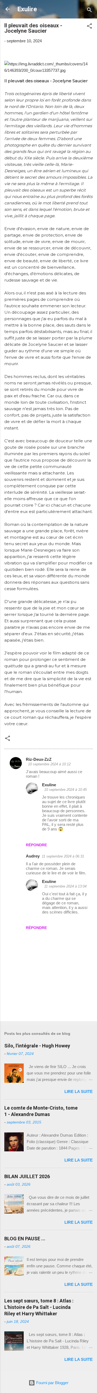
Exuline (49, 784)
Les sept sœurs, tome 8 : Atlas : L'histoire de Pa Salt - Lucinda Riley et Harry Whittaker (39, 1307)
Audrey (33, 856)
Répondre (36, 845)
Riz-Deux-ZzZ (38, 759)
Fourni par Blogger (51, 1382)
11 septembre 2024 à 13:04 (65, 886)
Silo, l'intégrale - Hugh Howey (37, 1046)
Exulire (27, 9)
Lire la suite (78, 1091)
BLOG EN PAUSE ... (24, 1238)
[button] (89, 27)
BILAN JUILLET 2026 (27, 1176)
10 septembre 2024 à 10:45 (65, 790)
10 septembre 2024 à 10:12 (49, 764)
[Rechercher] (89, 11)
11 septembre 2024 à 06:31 (63, 856)
